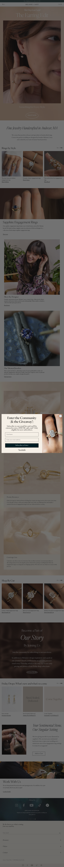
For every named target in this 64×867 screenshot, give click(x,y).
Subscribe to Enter (21, 445)
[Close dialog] (60, 416)
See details (22, 450)
